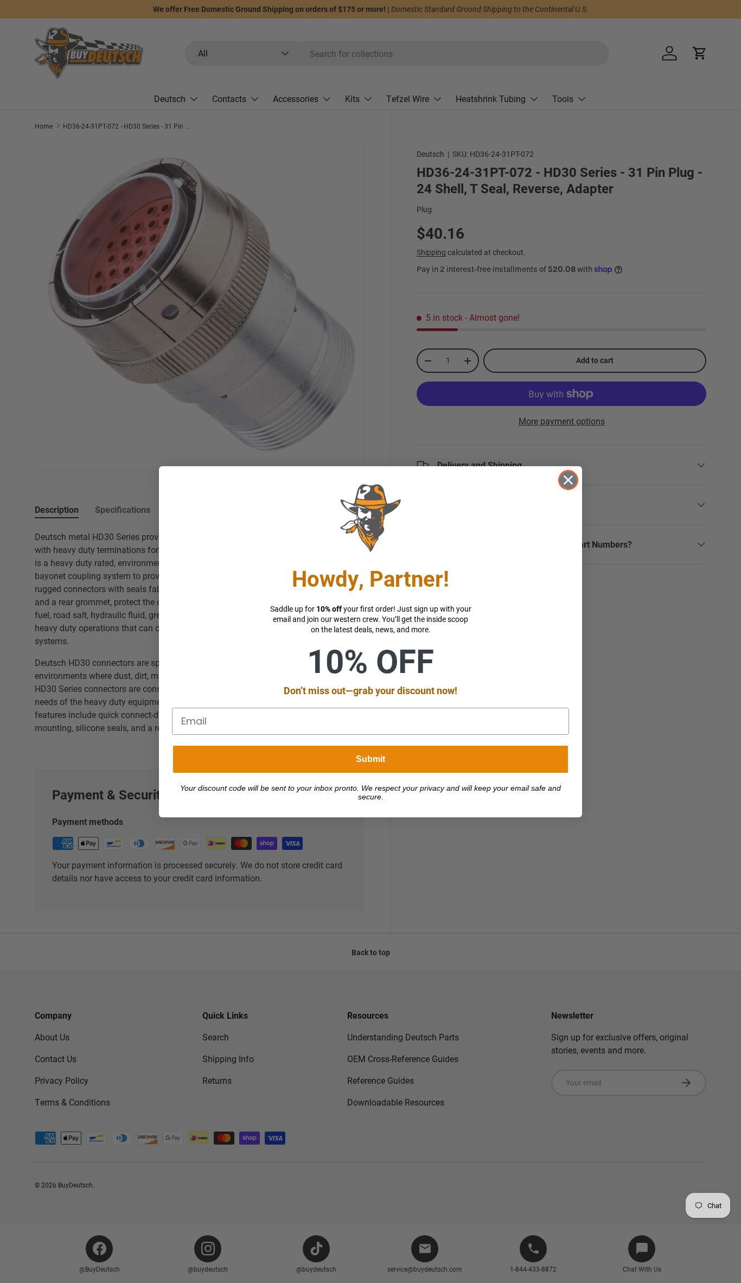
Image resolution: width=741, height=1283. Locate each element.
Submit (370, 759)
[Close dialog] (568, 480)
